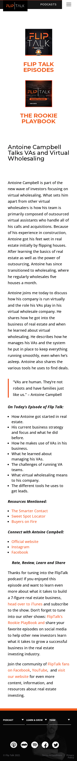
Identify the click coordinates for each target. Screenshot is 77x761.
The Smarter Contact (29, 510)
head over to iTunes (25, 604)
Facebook (19, 552)
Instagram (20, 546)
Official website (24, 541)
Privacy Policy (70, 756)
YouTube (39, 670)
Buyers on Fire (24, 521)
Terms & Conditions (52, 755)
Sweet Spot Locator (28, 516)
